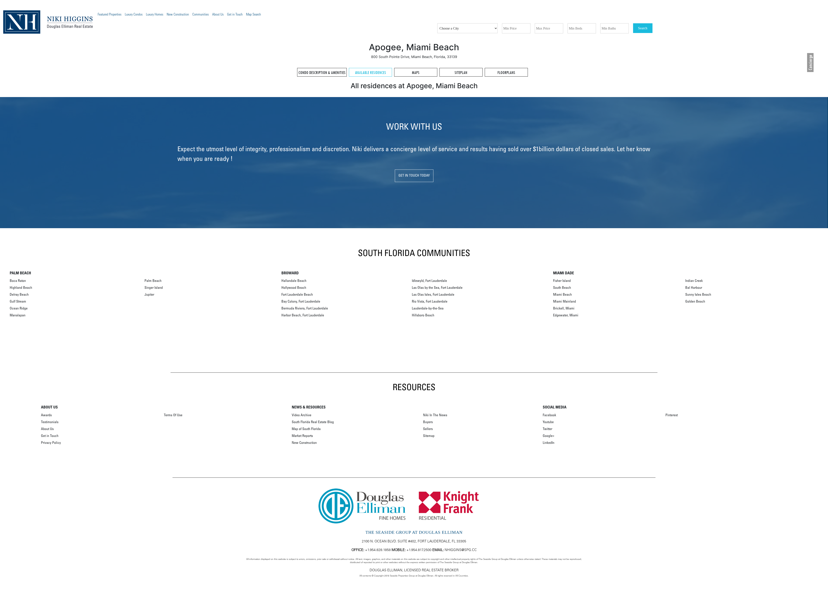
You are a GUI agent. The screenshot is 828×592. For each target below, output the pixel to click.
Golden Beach (695, 301)
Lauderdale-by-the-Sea (428, 308)
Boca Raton (18, 281)
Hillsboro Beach (423, 315)
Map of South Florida (306, 429)
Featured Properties (109, 14)
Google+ (548, 436)
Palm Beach (153, 281)
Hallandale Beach (293, 281)
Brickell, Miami (563, 308)
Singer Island (153, 288)
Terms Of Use (173, 415)
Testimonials (49, 422)
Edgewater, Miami (565, 315)
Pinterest (671, 415)
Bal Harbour (693, 288)
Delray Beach (19, 295)
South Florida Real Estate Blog (313, 422)
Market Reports (302, 436)
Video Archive (301, 415)
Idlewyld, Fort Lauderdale (429, 281)
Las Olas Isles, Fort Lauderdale (433, 295)
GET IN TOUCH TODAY (414, 175)
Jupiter (149, 295)
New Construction (178, 14)
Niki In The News (435, 415)
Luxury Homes (154, 14)
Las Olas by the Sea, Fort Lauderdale (437, 288)
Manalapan (17, 315)
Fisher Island (562, 281)
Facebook (549, 415)
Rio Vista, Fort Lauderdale (429, 301)
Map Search (253, 14)
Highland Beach (21, 288)
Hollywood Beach (293, 288)
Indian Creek (694, 281)
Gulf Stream (18, 301)
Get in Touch (235, 14)
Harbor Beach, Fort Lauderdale (302, 315)
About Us (218, 14)
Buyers (428, 422)
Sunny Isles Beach (698, 295)
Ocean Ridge (19, 308)
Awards (46, 415)
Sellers (428, 429)
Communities (200, 14)
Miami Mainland (564, 301)
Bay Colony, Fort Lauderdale (300, 301)
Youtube (548, 422)
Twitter (547, 429)
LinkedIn (548, 443)
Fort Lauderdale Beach (297, 295)
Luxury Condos (134, 14)
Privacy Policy (51, 443)
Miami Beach (562, 295)
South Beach (562, 288)
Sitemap (428, 436)
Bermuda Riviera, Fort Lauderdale (304, 308)
